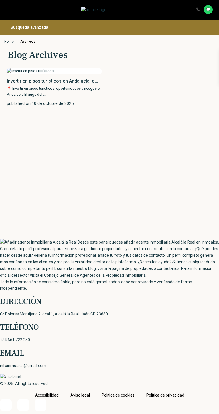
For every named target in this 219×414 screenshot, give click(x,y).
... (44, 94)
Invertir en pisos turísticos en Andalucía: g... (52, 81)
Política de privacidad (165, 395)
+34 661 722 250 (15, 340)
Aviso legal (80, 395)
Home (9, 42)
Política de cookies (118, 395)
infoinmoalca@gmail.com (23, 365)
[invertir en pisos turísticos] (30, 71)
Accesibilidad (47, 395)
